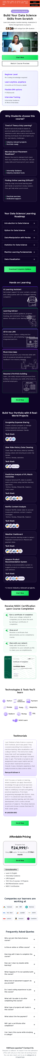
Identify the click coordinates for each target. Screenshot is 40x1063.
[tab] (20, 223)
